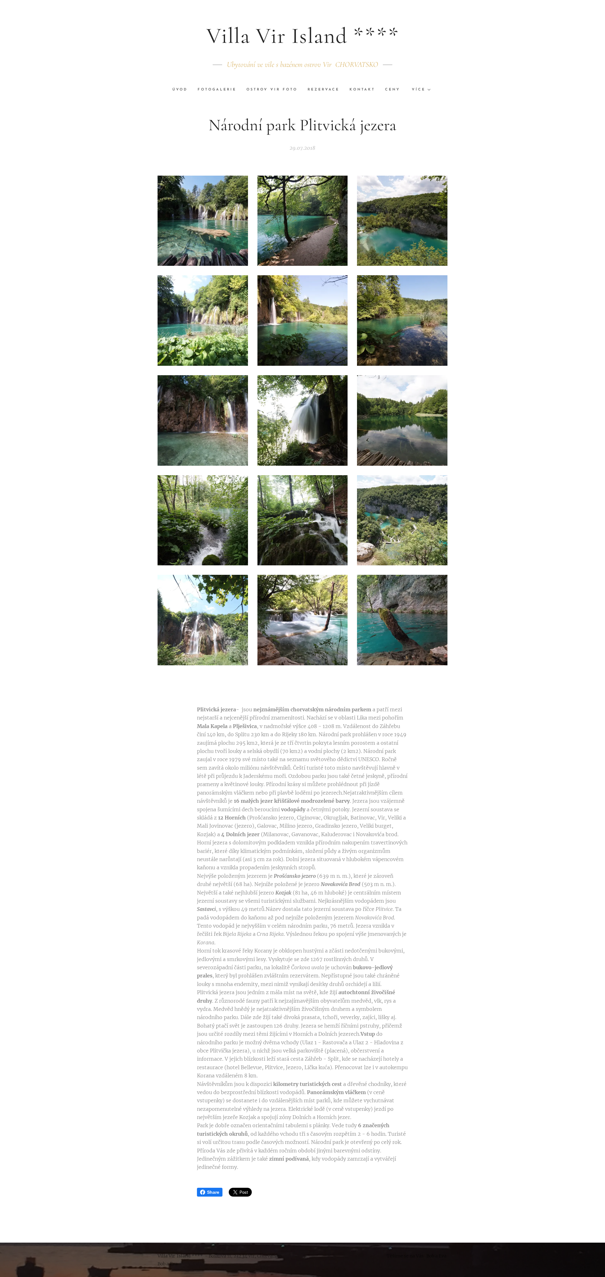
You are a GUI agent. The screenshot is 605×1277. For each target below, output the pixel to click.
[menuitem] (182, 90)
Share (213, 1192)
